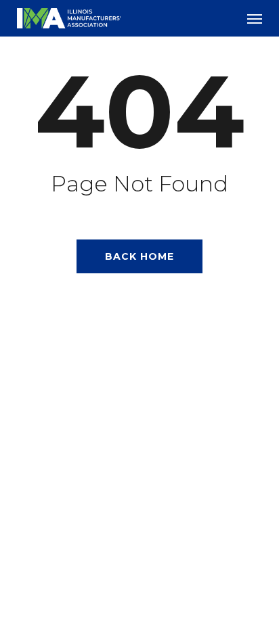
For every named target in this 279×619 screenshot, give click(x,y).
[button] (254, 18)
